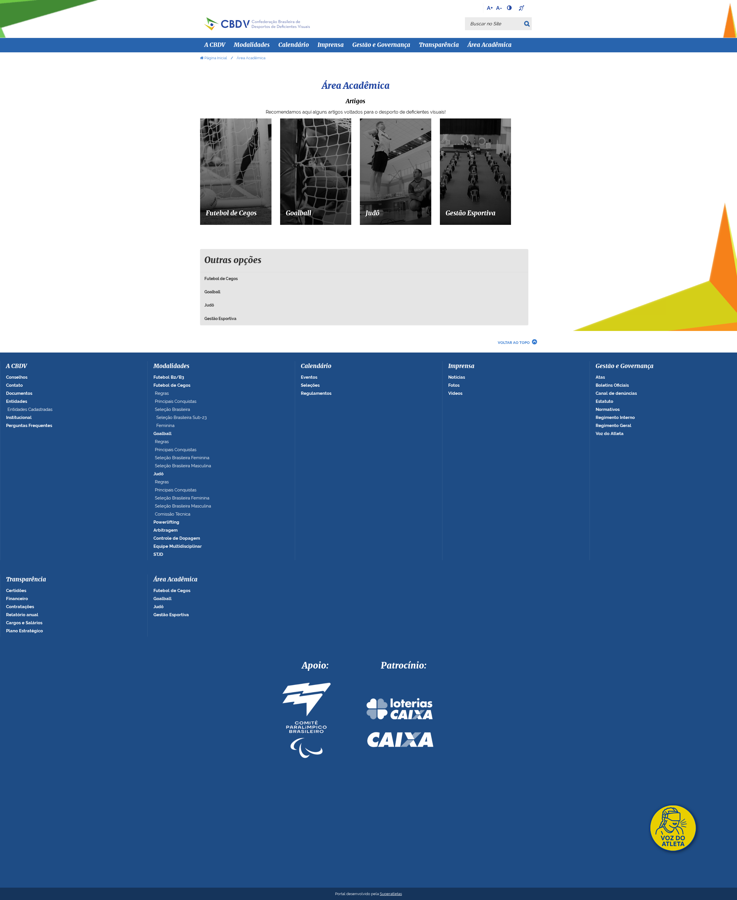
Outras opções (232, 260)
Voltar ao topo (514, 342)
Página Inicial (215, 58)
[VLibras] (522, 8)
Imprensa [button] (331, 45)
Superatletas (391, 894)
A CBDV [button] (214, 45)
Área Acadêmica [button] (490, 45)
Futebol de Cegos (221, 278)
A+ (490, 8)
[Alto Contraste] (509, 8)
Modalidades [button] (252, 45)
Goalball (212, 292)
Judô (209, 305)
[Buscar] (527, 24)
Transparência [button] (439, 45)
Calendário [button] (293, 45)
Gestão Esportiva (220, 318)
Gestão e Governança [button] (381, 45)
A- (499, 8)
